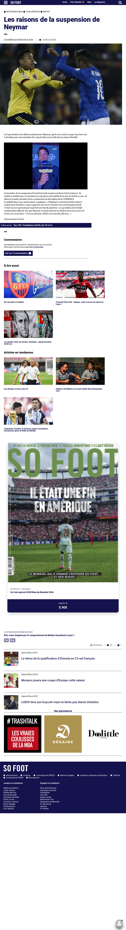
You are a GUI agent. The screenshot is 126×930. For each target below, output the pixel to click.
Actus (65, 2)
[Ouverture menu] (6, 2)
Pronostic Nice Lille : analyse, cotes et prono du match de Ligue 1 (79, 273)
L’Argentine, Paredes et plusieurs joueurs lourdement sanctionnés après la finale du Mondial (27, 399)
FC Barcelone (45, 804)
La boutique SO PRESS (45, 775)
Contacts (27, 775)
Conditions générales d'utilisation (93, 775)
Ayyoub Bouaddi (10, 795)
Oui (6, 640)
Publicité (116, 775)
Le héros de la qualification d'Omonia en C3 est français (28, 650)
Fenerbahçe (45, 792)
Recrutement (34, 778)
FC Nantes (44, 808)
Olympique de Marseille (49, 802)
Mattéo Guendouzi (10, 788)
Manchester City (47, 799)
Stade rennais (45, 797)
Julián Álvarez (9, 790)
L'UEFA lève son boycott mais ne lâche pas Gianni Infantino (29, 694)
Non (12, 640)
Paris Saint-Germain (48, 788)
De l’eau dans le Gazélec (14, 272)
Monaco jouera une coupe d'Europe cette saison (24, 672)
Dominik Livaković (11, 802)
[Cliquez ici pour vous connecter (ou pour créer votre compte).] (119, 923)
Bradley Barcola (9, 792)
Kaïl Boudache (9, 806)
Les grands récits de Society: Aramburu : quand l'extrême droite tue (24, 313)
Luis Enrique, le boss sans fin (16, 358)
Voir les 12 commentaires (16, 253)
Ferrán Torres (8, 799)
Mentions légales (67, 775)
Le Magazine (99, 2)
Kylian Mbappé (9, 804)
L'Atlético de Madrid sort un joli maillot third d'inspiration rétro (75, 360)
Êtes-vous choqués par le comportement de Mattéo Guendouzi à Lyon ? (39, 635)
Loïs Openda (8, 808)
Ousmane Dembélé (11, 797)
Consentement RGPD (14, 778)
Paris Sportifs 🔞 (77, 2)
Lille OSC (44, 795)
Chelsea (43, 806)
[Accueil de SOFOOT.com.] (35, 2)
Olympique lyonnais (48, 790)
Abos (89, 2)
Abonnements (11, 775)
